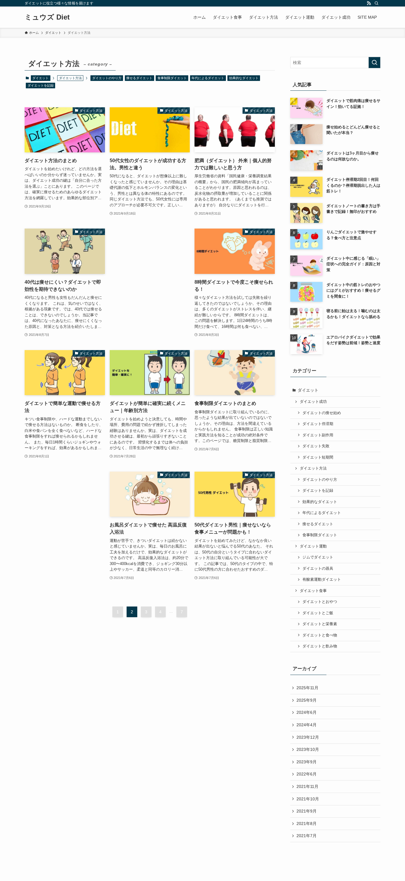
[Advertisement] (150, 261)
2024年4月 (306, 724)
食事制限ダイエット (172, 78)
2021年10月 (307, 799)
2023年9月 (306, 761)
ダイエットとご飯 (317, 613)
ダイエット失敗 (315, 446)
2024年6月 (306, 712)
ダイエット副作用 (317, 435)
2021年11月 (307, 786)
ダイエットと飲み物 (319, 646)
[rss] (369, 3)
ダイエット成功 (313, 402)
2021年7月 (306, 835)
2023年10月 (307, 749)
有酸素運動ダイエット (321, 579)
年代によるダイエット (208, 78)
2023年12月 (307, 737)
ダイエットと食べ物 (319, 635)
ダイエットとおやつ (319, 602)
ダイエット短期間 (317, 457)
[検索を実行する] (374, 62)
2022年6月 (306, 774)
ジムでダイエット (317, 557)
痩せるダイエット (139, 78)
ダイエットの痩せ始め (321, 413)
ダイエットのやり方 (107, 78)
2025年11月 (307, 687)
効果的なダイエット (244, 78)
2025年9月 (306, 700)
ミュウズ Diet (47, 17)
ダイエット (40, 78)
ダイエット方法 (313, 468)
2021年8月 (306, 823)
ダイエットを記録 (41, 85)
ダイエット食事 (313, 591)
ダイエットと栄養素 (319, 624)
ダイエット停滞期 (317, 424)
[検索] (376, 3)
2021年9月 (306, 811)
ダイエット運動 (313, 546)
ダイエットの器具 (317, 568)
